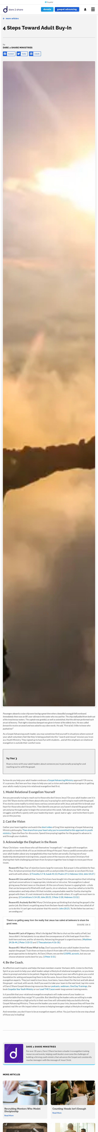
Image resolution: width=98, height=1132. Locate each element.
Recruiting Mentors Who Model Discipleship (22, 1110)
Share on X (83, 924)
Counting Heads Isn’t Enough (69, 1108)
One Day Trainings (78, 986)
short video (47, 827)
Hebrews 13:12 (71, 897)
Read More (8, 1115)
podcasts (55, 986)
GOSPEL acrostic (71, 953)
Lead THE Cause (47, 989)
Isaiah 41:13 (51, 874)
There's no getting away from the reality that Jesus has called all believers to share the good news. (48, 922)
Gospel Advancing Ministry (60, 780)
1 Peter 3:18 (57, 897)
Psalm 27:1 (63, 874)
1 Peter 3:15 (49, 956)
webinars (65, 986)
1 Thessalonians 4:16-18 (48, 942)
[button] (9, 53)
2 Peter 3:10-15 (25, 942)
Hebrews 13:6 (76, 874)
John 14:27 (89, 874)
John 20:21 (46, 897)
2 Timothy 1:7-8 (37, 874)
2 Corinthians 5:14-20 (29, 897)
